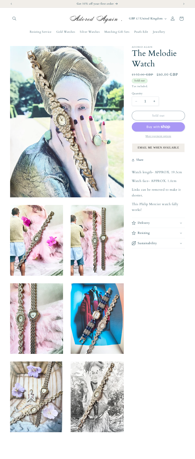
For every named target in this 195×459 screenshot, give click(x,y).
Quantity (137, 93)
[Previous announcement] (11, 4)
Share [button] (139, 160)
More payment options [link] (158, 136)
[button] (14, 18)
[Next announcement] (184, 4)
